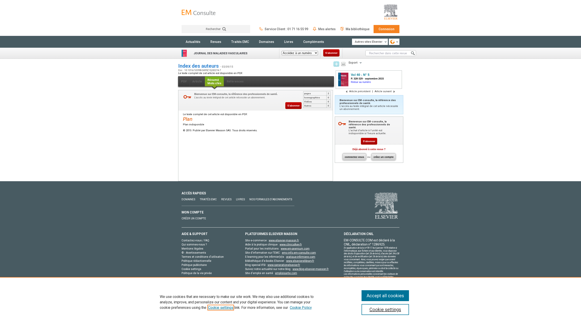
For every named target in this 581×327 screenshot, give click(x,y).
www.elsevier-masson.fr (284, 240)
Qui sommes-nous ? (194, 244)
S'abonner (331, 53)
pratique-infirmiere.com (300, 256)
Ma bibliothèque (357, 29)
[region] (290, 302)
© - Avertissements (194, 252)
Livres (288, 42)
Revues (215, 42)
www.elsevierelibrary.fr (300, 261)
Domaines (266, 42)
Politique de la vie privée (197, 273)
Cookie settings (220, 307)
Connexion (386, 29)
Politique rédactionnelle (196, 261)
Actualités (193, 42)
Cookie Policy (301, 307)
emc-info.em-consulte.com (299, 252)
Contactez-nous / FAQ (195, 240)
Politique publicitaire (194, 265)
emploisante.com (286, 273)
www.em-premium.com (295, 248)
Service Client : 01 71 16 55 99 (286, 29)
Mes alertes (327, 29)
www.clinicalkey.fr (291, 244)
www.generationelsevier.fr (284, 265)
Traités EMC (240, 42)
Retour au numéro (361, 82)
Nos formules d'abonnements (270, 199)
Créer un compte (194, 218)
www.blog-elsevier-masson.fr (311, 269)
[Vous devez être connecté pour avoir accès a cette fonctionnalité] (336, 64)
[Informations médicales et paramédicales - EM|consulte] (199, 12)
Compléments (313, 42)
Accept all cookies (385, 295)
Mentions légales (192, 248)
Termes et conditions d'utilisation (203, 256)
